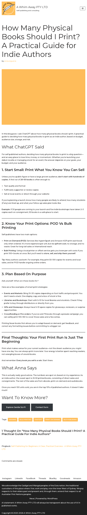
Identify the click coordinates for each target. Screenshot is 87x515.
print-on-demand (52, 419)
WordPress (52, 499)
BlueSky (53, 478)
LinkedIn (19, 478)
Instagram (7, 478)
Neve (31, 499)
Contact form (42, 407)
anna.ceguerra (10, 61)
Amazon (77, 478)
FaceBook (30, 478)
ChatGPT (38, 419)
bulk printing (25, 419)
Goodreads (65, 478)
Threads (42, 478)
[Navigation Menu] (82, 8)
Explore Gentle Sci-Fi (16, 407)
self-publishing (70, 419)
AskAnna (12, 419)
